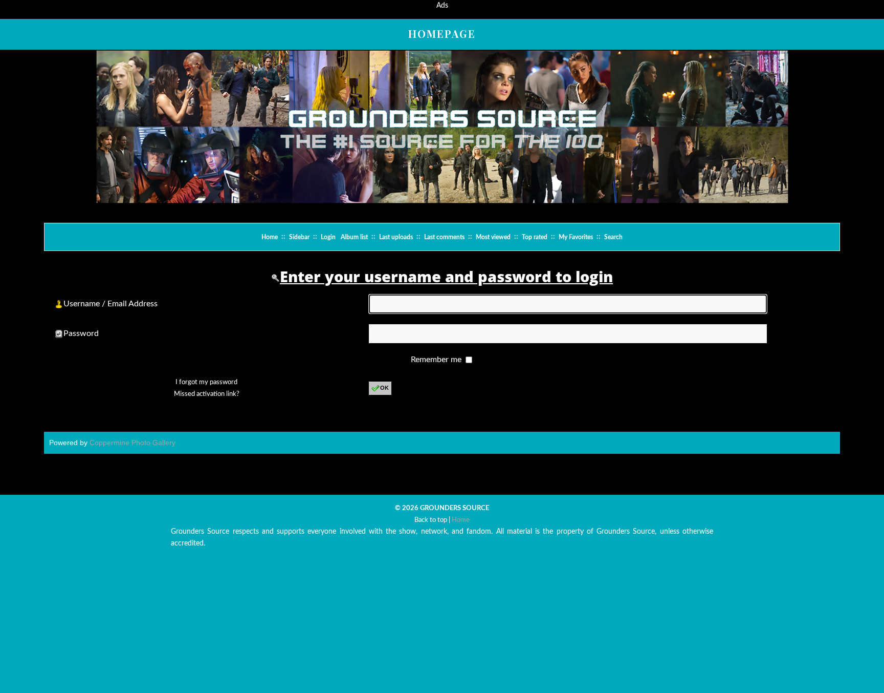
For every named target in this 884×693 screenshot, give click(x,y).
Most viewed (493, 237)
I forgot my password (206, 382)
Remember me (437, 359)
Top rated (534, 237)
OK (384, 388)
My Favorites (576, 237)
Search (613, 237)
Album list (354, 237)
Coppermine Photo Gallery (132, 442)
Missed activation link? (206, 394)
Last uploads (396, 237)
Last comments (444, 237)
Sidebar (299, 237)
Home (269, 237)
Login (328, 237)
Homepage (442, 33)
